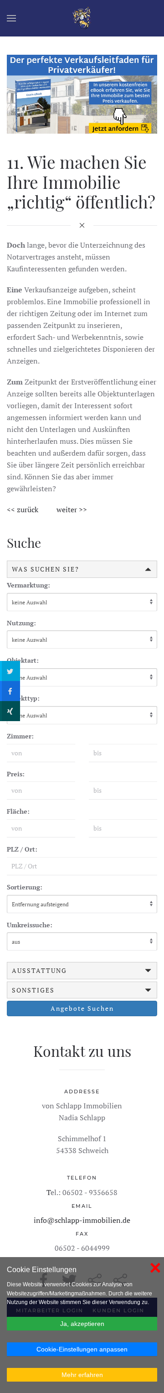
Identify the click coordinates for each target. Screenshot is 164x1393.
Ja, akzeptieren (82, 1323)
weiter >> (71, 509)
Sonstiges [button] (33, 990)
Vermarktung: (28, 585)
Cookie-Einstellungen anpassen (82, 1349)
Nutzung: (21, 623)
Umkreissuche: (29, 924)
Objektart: (23, 660)
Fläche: (18, 811)
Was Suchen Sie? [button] (45, 569)
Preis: (16, 773)
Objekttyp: (23, 698)
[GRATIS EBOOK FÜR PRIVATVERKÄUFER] (82, 93)
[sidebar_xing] (10, 711)
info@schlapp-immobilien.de (82, 1220)
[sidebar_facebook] (10, 691)
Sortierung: (24, 887)
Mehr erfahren (82, 1374)
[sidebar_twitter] (10, 671)
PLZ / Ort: (22, 849)
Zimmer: (20, 736)
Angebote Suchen (82, 1008)
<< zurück (22, 509)
